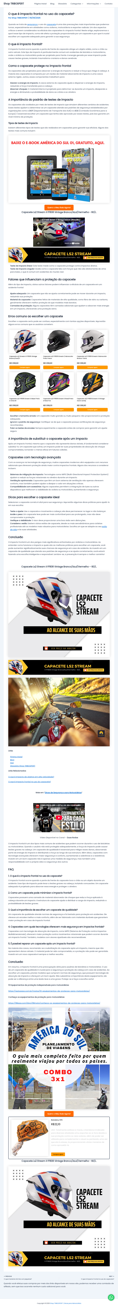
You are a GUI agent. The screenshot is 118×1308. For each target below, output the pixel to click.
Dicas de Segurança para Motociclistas (63, 792)
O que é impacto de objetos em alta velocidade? (31, 776)
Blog (52, 3)
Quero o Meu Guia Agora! (59, 207)
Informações (93, 3)
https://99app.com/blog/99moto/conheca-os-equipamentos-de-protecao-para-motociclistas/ (54, 1003)
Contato (108, 3)
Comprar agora (25, 367)
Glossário (62, 3)
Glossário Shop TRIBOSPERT (22, 766)
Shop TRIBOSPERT (14, 3)
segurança (32, 24)
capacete (51, 24)
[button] (82, 3)
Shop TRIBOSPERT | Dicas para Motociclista (65, 1303)
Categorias (76, 3)
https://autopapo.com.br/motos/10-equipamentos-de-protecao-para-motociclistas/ (49, 991)
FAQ (12, 763)
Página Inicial (40, 3)
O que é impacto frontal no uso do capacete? (29, 781)
